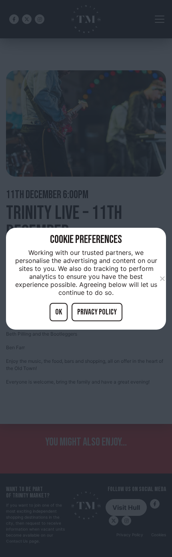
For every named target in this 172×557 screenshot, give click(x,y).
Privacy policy (97, 312)
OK (58, 312)
